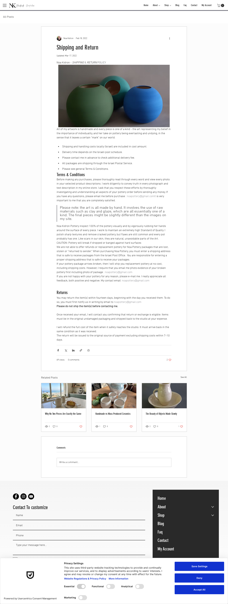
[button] (221, 5)
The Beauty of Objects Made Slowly (161, 413)
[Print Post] (88, 350)
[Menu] (5, 5)
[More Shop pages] (170, 5)
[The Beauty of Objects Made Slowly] (164, 395)
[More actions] (169, 38)
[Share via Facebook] (58, 350)
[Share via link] (80, 350)
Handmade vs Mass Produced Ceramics (112, 413)
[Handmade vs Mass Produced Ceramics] (114, 395)
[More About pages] (159, 5)
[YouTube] (31, 496)
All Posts (8, 17)
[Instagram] (23, 496)
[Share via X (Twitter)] (65, 350)
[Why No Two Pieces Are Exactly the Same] (63, 395)
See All (184, 377)
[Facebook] (16, 496)
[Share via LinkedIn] (73, 350)
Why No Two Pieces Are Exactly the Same (63, 413)
